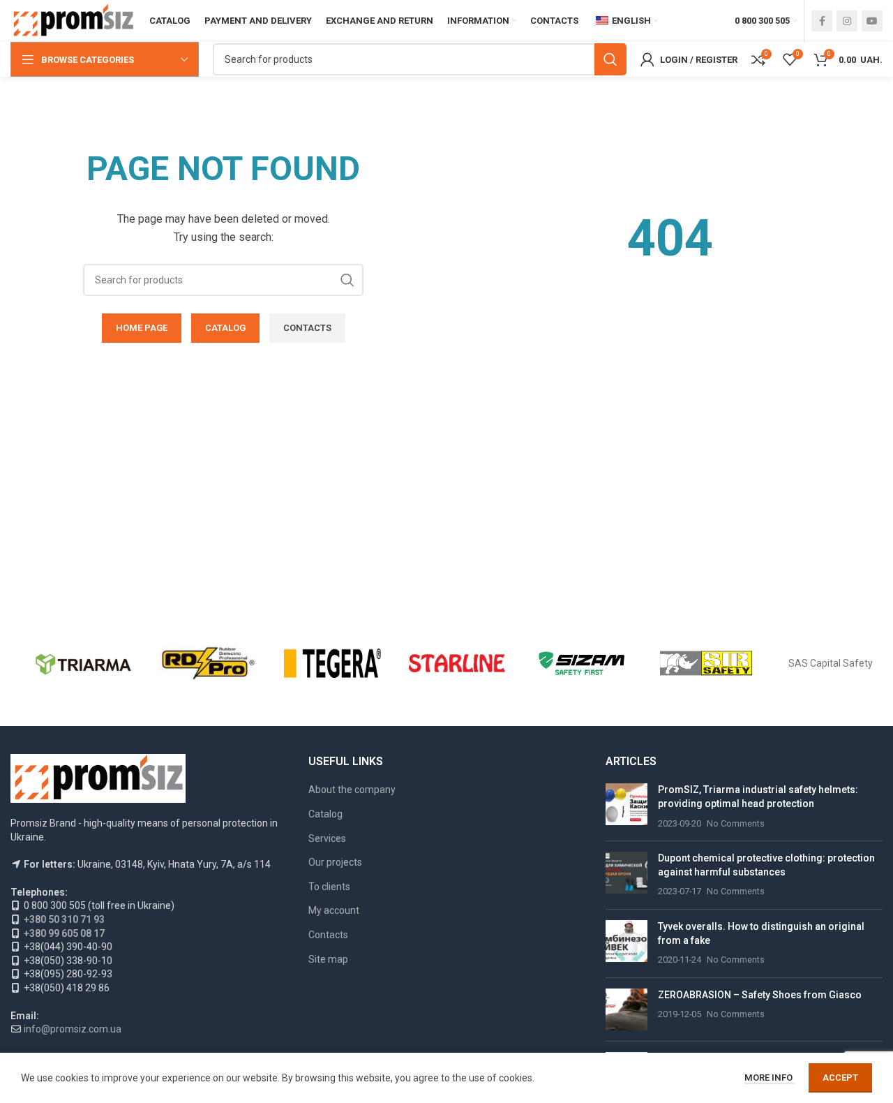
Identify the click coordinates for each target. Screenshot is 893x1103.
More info (769, 1077)
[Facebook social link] (821, 20)
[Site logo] (72, 20)
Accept (840, 1077)
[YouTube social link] (872, 20)
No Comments (736, 823)
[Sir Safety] (706, 663)
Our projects (335, 862)
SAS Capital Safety (830, 663)
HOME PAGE (141, 328)
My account (333, 910)
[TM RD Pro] (208, 663)
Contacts (328, 934)
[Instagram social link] (846, 20)
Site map (328, 959)
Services (327, 838)
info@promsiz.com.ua (72, 1029)
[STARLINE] (457, 663)
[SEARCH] (610, 59)
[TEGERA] (332, 663)
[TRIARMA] (83, 663)
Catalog (325, 814)
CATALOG (225, 328)
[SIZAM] (581, 663)
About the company (352, 789)
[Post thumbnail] (626, 806)
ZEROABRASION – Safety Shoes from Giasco (760, 994)
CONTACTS (307, 328)
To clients (329, 886)
